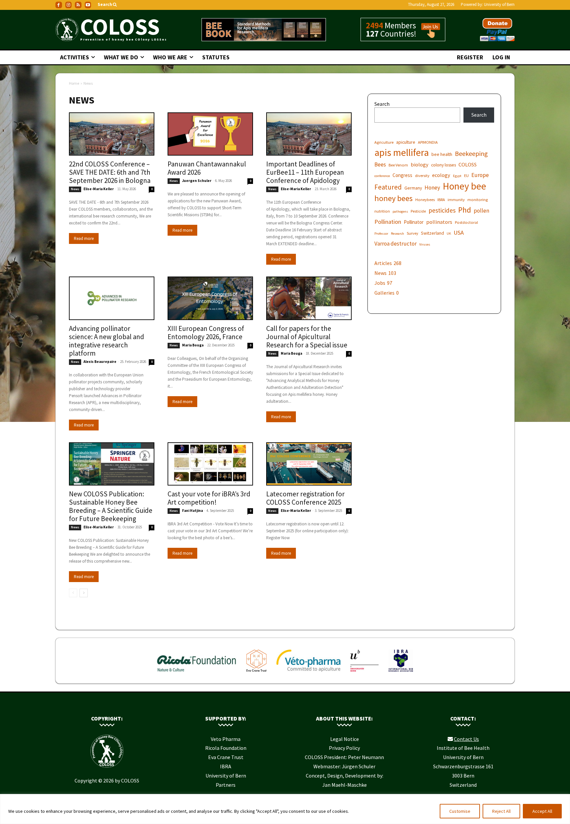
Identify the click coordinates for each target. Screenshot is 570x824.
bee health (441, 154)
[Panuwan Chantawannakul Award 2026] (210, 134)
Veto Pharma (225, 739)
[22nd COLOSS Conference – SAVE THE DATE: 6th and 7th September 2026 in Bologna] (112, 134)
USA (459, 232)
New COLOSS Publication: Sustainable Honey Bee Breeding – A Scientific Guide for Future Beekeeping (110, 506)
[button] (108, 5)
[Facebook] (58, 5)
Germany (413, 188)
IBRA (441, 199)
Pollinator (414, 222)
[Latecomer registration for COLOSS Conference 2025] (309, 464)
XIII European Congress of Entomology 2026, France (206, 332)
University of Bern (499, 4)
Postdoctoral (466, 222)
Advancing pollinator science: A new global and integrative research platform (106, 341)
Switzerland (432, 233)
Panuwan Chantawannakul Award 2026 (207, 168)
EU (466, 175)
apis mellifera (401, 152)
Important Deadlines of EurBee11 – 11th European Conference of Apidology (305, 172)
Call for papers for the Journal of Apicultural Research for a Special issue (306, 336)
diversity (422, 175)
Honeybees (425, 199)
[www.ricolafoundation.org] (196, 673)
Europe (480, 175)
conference (382, 176)
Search (382, 104)
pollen (481, 210)
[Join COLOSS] (428, 35)
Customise (459, 811)
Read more (84, 238)
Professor (381, 233)
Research (397, 233)
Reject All (501, 811)
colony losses (443, 165)
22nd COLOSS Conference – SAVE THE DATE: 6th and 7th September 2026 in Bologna (109, 172)
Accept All (542, 811)
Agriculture (384, 142)
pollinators (439, 222)
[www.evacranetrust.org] (256, 673)
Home (74, 83)
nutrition (382, 211)
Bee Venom (398, 164)
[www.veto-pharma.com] (308, 673)
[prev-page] (73, 593)
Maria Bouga (193, 345)
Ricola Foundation (225, 748)
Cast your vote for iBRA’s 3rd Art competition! (209, 498)
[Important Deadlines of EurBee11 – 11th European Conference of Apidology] (309, 134)
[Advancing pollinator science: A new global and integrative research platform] (112, 298)
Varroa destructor (395, 243)
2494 (374, 25)
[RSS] (78, 5)
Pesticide (418, 211)
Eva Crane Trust (225, 757)
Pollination (387, 221)
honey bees (393, 198)
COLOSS (468, 164)
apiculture (405, 142)
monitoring (477, 199)
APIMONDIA (428, 142)
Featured (388, 187)
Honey (432, 187)
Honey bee (464, 186)
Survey (412, 233)
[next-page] (83, 593)
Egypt (457, 176)
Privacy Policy (344, 748)
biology (419, 164)
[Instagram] (68, 5)
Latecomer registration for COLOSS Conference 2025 (305, 498)
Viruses (424, 244)
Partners (226, 784)
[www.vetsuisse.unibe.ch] (364, 673)
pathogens (400, 211)
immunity (456, 199)
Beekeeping (471, 153)
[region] (285, 809)
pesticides (442, 210)
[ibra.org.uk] (401, 673)
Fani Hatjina (192, 510)
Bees (380, 164)
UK (449, 233)
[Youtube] (88, 5)
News (75, 189)
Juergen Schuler (196, 180)
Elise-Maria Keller (98, 189)
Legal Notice (344, 739)
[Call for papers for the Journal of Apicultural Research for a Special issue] (309, 298)
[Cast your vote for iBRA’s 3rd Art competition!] (210, 464)
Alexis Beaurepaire (99, 361)
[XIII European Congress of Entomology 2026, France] (210, 298)
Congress (402, 175)
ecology (441, 175)
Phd (464, 209)
